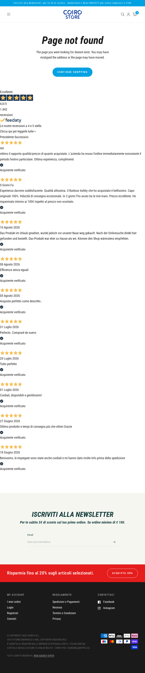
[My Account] (128, 14)
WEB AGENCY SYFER (44, 655)
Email (30, 534)
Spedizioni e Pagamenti (66, 601)
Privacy (57, 618)
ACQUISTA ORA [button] (122, 573)
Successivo (21, 137)
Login (10, 607)
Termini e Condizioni (64, 613)
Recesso (57, 607)
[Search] (123, 14)
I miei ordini (14, 601)
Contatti (11, 618)
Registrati (12, 613)
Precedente (7, 137)
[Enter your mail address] (114, 542)
